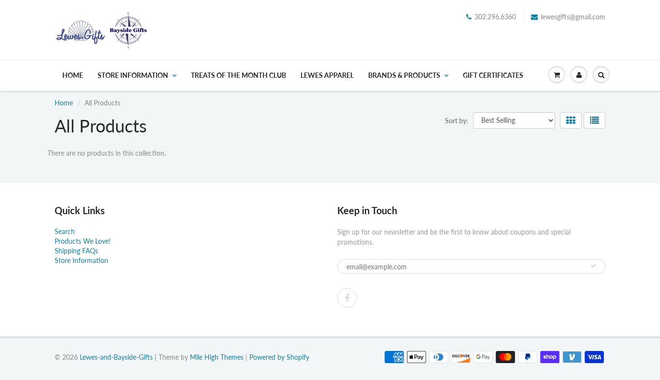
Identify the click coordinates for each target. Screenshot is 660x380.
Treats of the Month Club (238, 75)
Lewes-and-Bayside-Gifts (116, 357)
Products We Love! (83, 241)
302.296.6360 (495, 17)
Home (72, 75)
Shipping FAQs (76, 251)
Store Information (133, 75)
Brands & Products (404, 75)
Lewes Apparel (327, 75)
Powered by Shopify (279, 357)
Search (65, 231)
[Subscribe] (593, 266)
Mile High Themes (217, 357)
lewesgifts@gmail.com (573, 17)
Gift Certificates (493, 75)
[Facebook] (347, 297)
